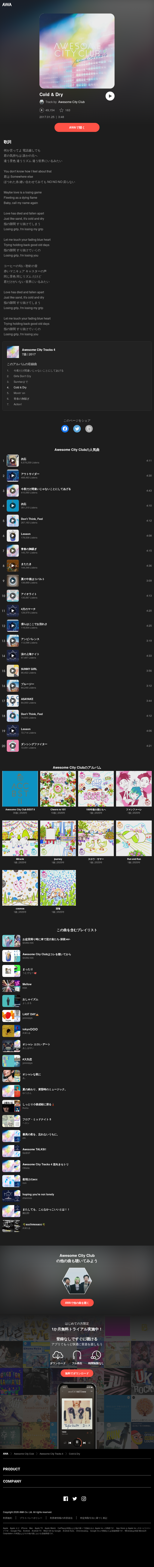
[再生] (110, 96)
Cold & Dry (74, 1453)
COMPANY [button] (12, 1481)
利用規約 (7, 1517)
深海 (58, 908)
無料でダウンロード (77, 1373)
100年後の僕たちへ (96, 809)
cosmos (20, 908)
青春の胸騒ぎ (21, 398)
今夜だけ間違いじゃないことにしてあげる (39, 370)
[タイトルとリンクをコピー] (89, 428)
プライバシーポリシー (31, 1517)
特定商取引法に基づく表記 (93, 1517)
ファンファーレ (134, 809)
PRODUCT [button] (11, 1469)
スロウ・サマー (96, 859)
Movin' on (19, 393)
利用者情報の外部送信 (61, 1517)
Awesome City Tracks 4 (38, 349)
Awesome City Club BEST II (20, 809)
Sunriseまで (21, 381)
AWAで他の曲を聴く (77, 1303)
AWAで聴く (77, 127)
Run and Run (134, 859)
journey (58, 859)
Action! (18, 404)
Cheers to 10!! (58, 809)
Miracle (20, 859)
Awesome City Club (71, 102)
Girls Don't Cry (22, 376)
